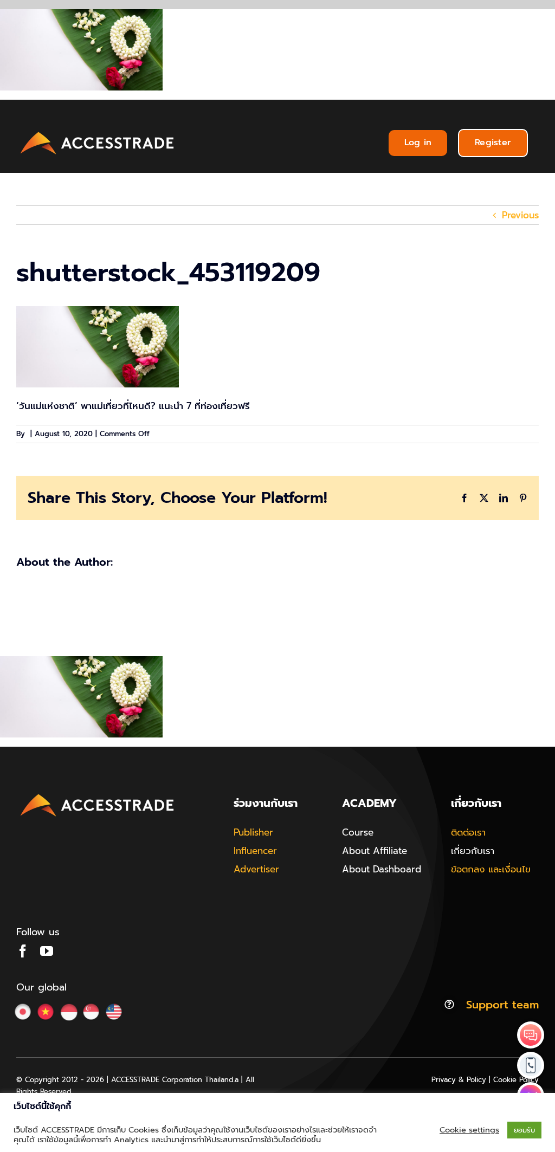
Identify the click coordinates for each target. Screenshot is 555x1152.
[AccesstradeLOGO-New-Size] (97, 132)
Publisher (253, 832)
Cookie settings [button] (469, 1130)
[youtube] (46, 950)
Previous (520, 215)
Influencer (255, 851)
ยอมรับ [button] (524, 1130)
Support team (502, 1004)
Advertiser (256, 869)
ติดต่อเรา (468, 832)
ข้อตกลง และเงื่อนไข (491, 869)
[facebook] (22, 950)
